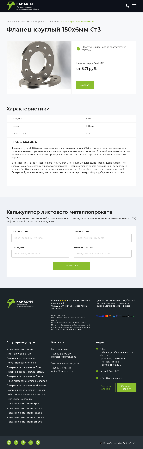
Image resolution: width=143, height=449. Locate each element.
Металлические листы (20, 349)
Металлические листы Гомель (24, 408)
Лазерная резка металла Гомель (25, 371)
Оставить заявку (126, 387)
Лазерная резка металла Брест (25, 367)
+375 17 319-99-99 (61, 353)
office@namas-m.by (62, 371)
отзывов (84, 300)
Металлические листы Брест (23, 403)
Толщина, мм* (19, 231)
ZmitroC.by (128, 443)
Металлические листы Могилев (25, 417)
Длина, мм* (18, 247)
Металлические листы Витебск (25, 421)
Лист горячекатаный (19, 353)
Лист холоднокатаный (20, 399)
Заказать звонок (106, 387)
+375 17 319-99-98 (61, 368)
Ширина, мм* (81, 231)
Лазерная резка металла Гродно (25, 376)
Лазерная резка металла (21, 358)
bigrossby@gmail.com (63, 356)
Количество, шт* (84, 247)
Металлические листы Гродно (24, 412)
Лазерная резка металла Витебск (26, 390)
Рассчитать (71, 265)
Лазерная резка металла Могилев (26, 385)
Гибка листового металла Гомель (26, 394)
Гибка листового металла (21, 362)
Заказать (85, 85)
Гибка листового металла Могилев (27, 381)
